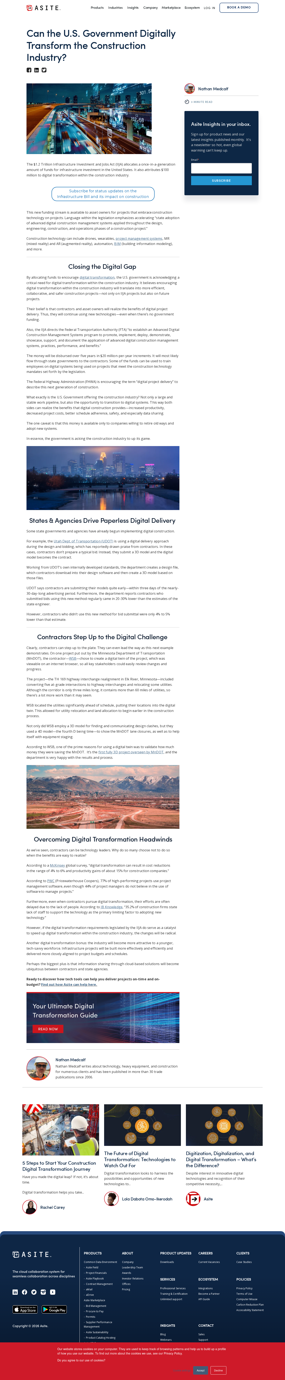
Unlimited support (171, 1299)
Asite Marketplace (94, 1300)
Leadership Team (132, 1267)
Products (97, 8)
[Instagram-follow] (43, 1292)
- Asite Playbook (94, 1278)
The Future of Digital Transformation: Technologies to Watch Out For (139, 1159)
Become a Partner (209, 1294)
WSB (72, 658)
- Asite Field (91, 1267)
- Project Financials (95, 1273)
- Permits (89, 1317)
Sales (201, 1334)
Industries (115, 8)
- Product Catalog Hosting (99, 1337)
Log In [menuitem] (209, 8)
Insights (132, 8)
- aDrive (89, 1295)
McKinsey (57, 865)
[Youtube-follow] (52, 1292)
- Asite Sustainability (96, 1332)
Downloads (167, 1262)
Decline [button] (218, 1370)
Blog (163, 1334)
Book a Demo (239, 7)
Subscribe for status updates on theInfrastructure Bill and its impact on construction (103, 194)
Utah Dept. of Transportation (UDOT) (83, 541)
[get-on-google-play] (54, 1309)
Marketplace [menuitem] (171, 8)
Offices (126, 1284)
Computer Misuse (246, 1299)
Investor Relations (132, 1278)
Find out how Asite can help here (68, 984)
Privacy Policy (244, 1288)
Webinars (166, 1340)
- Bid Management (95, 1306)
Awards (126, 1273)
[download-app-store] (25, 1309)
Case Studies (244, 1262)
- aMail (88, 1289)
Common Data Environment (100, 1262)
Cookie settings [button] (182, 1370)
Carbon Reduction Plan (250, 1304)
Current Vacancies (209, 1262)
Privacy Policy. (173, 1353)
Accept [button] (200, 1370)
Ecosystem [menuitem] (192, 8)
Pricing (126, 1289)
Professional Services (172, 1288)
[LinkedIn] (15, 1292)
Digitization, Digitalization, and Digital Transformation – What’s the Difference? (221, 1159)
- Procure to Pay (93, 1311)
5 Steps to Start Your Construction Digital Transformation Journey (59, 1165)
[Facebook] (24, 1292)
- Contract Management (98, 1284)
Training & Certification (174, 1294)
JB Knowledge (111, 907)
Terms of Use (244, 1294)
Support (203, 1340)
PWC (50, 881)
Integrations (205, 1288)
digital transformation (97, 277)
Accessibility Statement (250, 1310)
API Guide (204, 1299)
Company (150, 8)
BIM (117, 243)
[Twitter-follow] (34, 1292)
